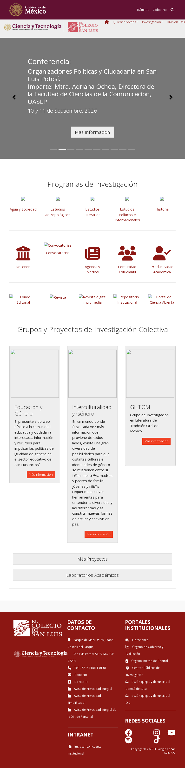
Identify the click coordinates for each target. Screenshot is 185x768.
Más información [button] (41, 474)
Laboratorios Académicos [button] (92, 575)
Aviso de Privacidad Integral (92, 689)
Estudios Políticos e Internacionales (127, 214)
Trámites (143, 9)
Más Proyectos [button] (92, 559)
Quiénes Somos (124, 22)
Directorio (81, 682)
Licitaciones (140, 640)
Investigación (151, 22)
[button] (14, 97)
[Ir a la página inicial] (27, 10)
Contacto (80, 675)
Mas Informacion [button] (92, 132)
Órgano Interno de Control (149, 661)
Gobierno (160, 9)
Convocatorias (58, 252)
